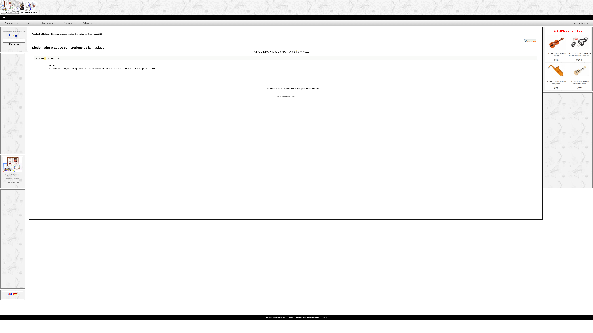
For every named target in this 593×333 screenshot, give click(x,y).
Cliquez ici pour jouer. (12, 182)
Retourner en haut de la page (285, 96)
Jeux (28, 23)
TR (52, 58)
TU (55, 58)
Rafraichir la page (274, 89)
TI (45, 58)
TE (39, 58)
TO (48, 58)
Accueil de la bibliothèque (40, 34)
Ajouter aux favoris (292, 89)
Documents (47, 23)
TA (35, 58)
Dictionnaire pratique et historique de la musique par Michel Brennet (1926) (76, 34)
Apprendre (10, 23)
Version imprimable (310, 89)
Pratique (68, 23)
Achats (86, 23)
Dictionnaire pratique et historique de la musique (68, 47)
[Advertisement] (12, 102)
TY (59, 58)
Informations (579, 23)
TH (42, 58)
